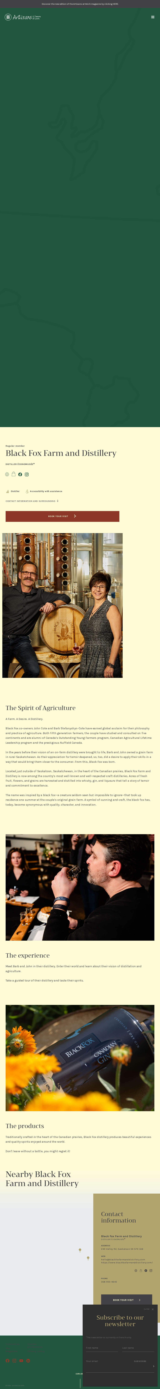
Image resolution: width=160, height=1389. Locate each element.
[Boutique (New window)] (13, 474)
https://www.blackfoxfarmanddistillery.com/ (127, 1262)
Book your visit (58, 516)
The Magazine (11, 1350)
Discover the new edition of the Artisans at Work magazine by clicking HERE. (80, 4)
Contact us (13, 1344)
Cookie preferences (35, 1345)
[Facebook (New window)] (20, 474)
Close (147, 1309)
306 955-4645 (109, 1281)
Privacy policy (36, 1351)
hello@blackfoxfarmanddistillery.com (123, 1259)
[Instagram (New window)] (27, 474)
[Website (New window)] (7, 474)
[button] (80, 1250)
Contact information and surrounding (31, 501)
